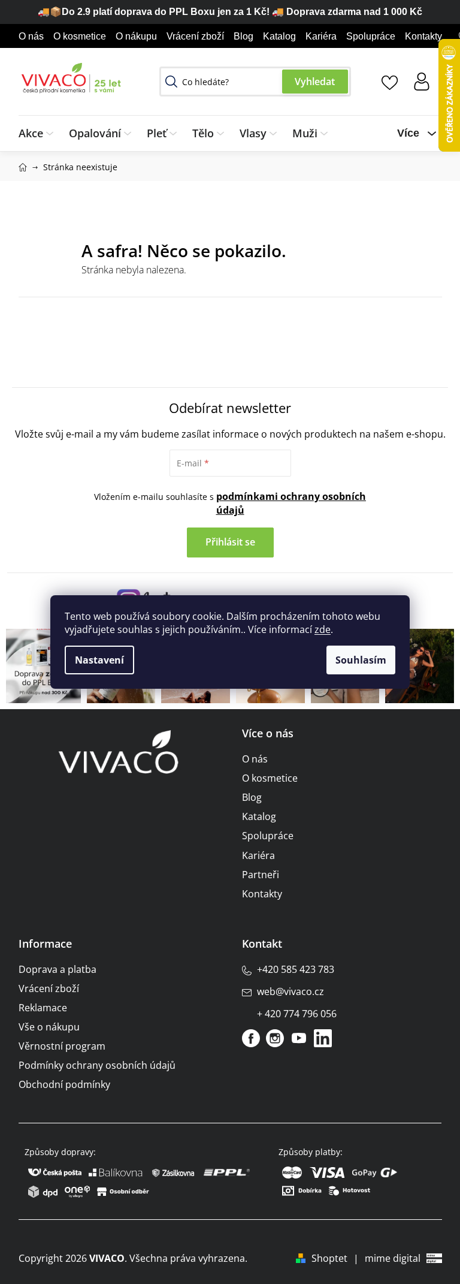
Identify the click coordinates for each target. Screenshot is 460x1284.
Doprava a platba (57, 969)
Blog (243, 36)
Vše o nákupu (49, 1026)
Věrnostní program (62, 1046)
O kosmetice (79, 36)
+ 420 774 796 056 (297, 1013)
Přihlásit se (230, 541)
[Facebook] (251, 1038)
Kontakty (423, 36)
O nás (31, 36)
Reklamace (43, 1007)
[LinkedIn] (323, 1038)
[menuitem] (40, 133)
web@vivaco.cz (290, 991)
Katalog (279, 36)
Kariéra (321, 36)
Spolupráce (370, 36)
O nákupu (136, 36)
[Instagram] (275, 1038)
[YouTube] (299, 1038)
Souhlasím (360, 660)
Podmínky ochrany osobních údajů (97, 1065)
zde (322, 629)
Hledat (315, 82)
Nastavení (99, 660)
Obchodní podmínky (64, 1084)
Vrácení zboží (195, 36)
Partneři (260, 874)
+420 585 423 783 (295, 969)
